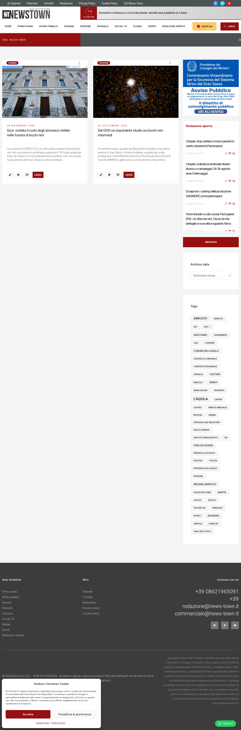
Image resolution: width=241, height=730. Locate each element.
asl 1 (207, 331)
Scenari (69, 26)
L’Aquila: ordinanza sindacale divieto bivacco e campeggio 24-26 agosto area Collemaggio (208, 168)
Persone (85, 26)
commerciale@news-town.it (207, 618)
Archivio (211, 246)
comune (209, 347)
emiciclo (198, 387)
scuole (212, 505)
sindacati (217, 512)
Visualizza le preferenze (74, 714)
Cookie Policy (43, 723)
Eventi (152, 26)
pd (225, 442)
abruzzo (200, 323)
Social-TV (120, 26)
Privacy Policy (58, 723)
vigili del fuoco (202, 536)
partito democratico (206, 442)
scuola (197, 505)
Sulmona (213, 520)
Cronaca (102, 26)
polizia (213, 465)
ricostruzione (202, 497)
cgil (196, 347)
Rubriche (32, 3)
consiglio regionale (205, 371)
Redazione (66, 3)
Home (8, 26)
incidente (219, 395)
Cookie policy (91, 618)
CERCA (231, 26)
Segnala (16, 3)
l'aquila (201, 404)
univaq (198, 528)
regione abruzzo (205, 488)
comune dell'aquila (206, 355)
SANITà (221, 497)
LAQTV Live (207, 26)
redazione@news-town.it (210, 611)
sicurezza (199, 512)
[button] (79, 63)
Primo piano (25, 26)
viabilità (213, 528)
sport (197, 520)
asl (195, 331)
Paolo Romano (202, 434)
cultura (215, 379)
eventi (213, 387)
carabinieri (220, 340)
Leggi (38, 174)
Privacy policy (91, 612)
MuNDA (212, 420)
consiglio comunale (205, 363)
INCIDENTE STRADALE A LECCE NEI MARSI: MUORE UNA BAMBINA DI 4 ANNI (143, 12)
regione (198, 481)
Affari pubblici (48, 26)
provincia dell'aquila (205, 473)
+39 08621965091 (217, 596)
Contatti (48, 3)
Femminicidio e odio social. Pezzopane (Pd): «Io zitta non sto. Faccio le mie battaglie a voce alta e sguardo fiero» (210, 218)
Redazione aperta (173, 26)
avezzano (200, 339)
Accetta (28, 714)
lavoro (198, 412)
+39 (234, 603)
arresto (218, 323)
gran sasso (200, 395)
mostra (198, 420)
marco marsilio (217, 412)
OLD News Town (133, 3)
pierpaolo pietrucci (204, 458)
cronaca (198, 379)
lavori (218, 404)
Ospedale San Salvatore (207, 427)
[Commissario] (211, 87)
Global (137, 26)
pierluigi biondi (203, 450)
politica (198, 465)
